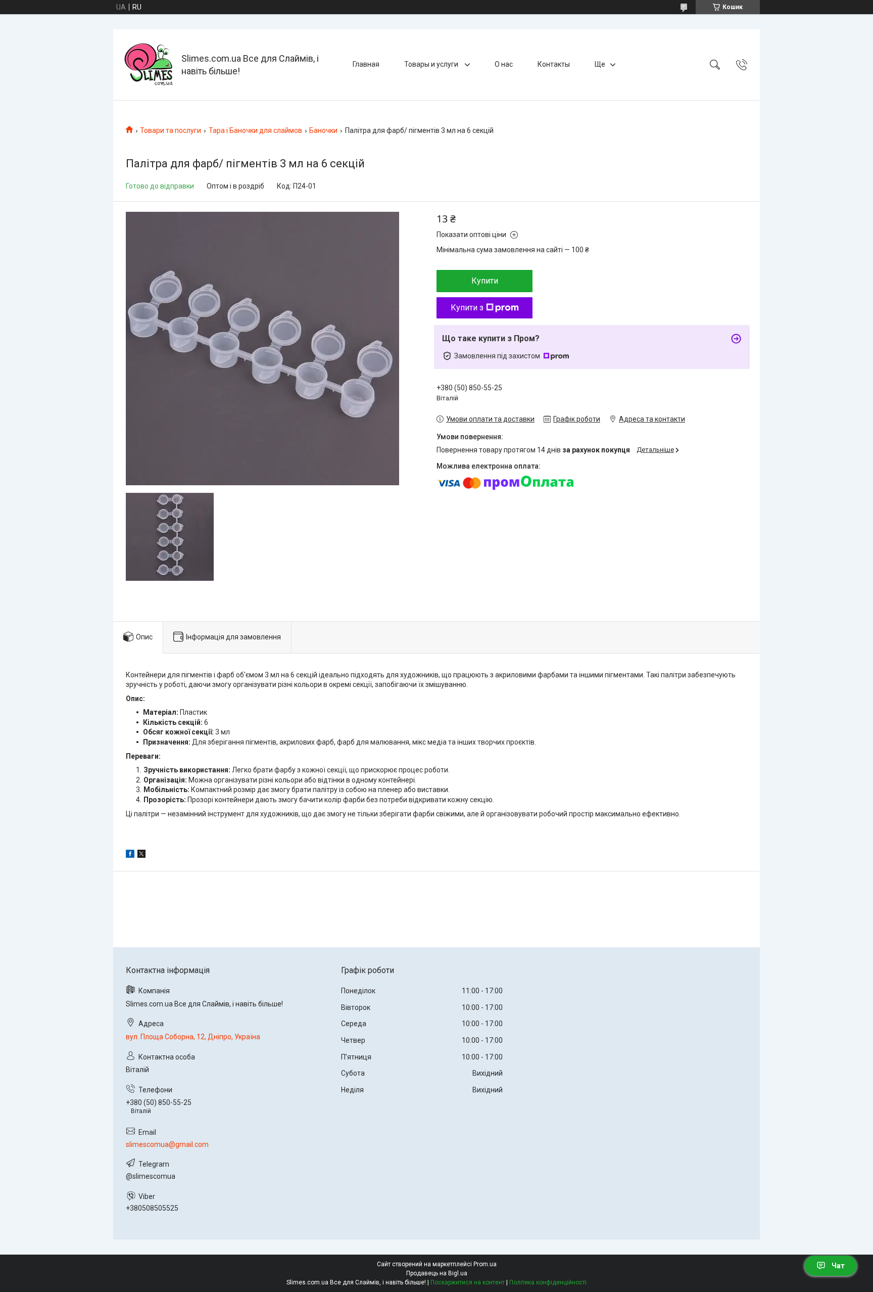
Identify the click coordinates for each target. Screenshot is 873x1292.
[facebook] (130, 855)
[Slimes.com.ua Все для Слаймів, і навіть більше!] (148, 64)
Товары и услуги (432, 64)
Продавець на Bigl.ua (436, 1273)
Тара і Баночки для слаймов (255, 130)
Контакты (554, 64)
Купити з (467, 307)
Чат (838, 1266)
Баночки (323, 130)
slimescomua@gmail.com (167, 1144)
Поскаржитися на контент (467, 1282)
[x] (141, 855)
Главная (366, 64)
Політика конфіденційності (548, 1282)
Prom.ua (485, 1264)
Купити (484, 281)
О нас (504, 64)
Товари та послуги (170, 130)
